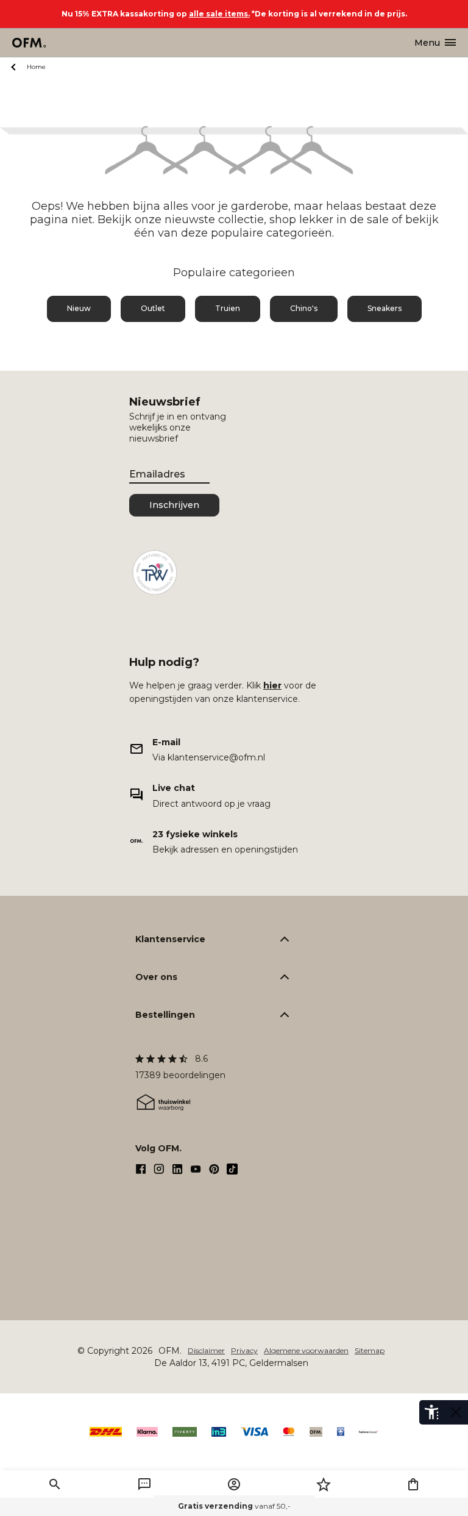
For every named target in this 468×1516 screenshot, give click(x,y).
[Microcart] (413, 1484)
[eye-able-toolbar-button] (431, 1412)
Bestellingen (165, 1014)
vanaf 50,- (234, 1506)
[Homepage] (29, 43)
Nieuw (79, 308)
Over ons (156, 976)
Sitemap (370, 1350)
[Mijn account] (234, 1484)
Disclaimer (206, 1350)
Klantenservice (170, 939)
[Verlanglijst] (323, 1484)
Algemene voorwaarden (306, 1350)
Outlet (153, 308)
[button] (55, 1484)
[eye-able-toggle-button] (456, 1412)
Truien (227, 308)
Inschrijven (174, 504)
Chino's (303, 308)
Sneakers (384, 308)
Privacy (244, 1350)
